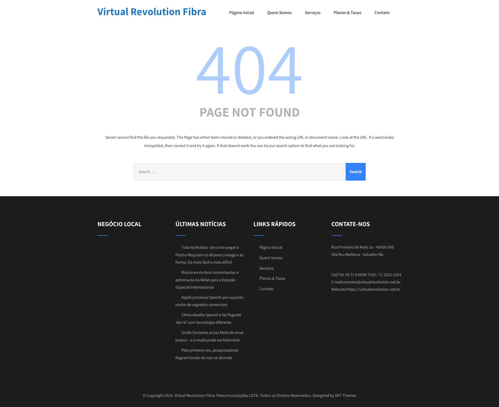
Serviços (312, 12)
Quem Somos (279, 12)
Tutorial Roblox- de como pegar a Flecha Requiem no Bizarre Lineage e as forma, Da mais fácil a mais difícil (209, 255)
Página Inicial (241, 12)
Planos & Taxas (347, 12)
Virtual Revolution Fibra (151, 11)
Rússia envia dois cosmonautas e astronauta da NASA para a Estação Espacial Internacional (207, 280)
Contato (382, 12)
